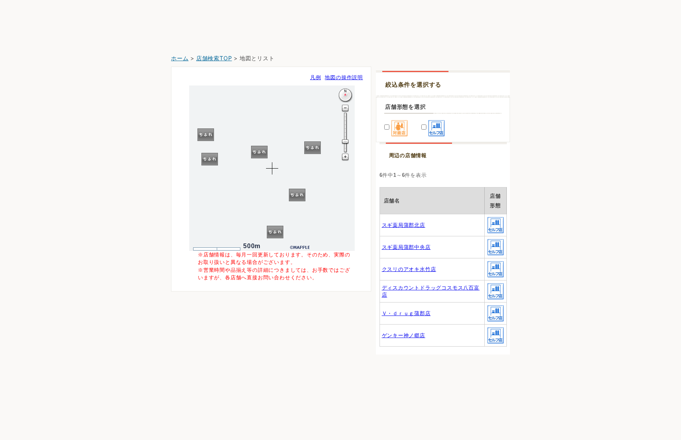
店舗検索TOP (214, 58)
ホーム (179, 58)
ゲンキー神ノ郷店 (403, 335)
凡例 (315, 77)
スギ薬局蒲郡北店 (403, 225)
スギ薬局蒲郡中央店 (406, 247)
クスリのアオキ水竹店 (409, 269)
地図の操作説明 (344, 77)
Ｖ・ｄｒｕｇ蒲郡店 (406, 313)
